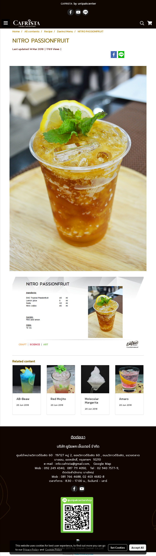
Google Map (102, 464)
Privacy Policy (31, 549)
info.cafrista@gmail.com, (73, 464)
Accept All (137, 547)
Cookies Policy (53, 549)
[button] (141, 23)
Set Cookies (118, 547)
